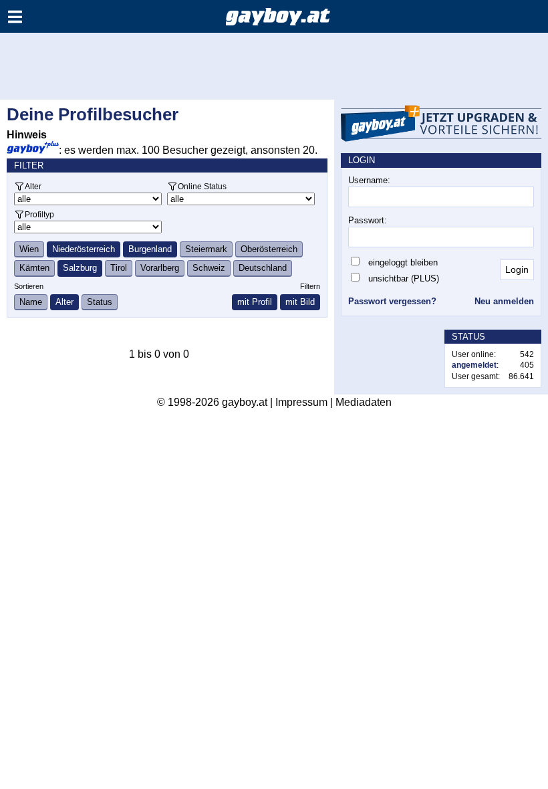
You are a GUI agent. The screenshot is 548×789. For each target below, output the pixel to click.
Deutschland (263, 268)
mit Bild (300, 302)
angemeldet (474, 365)
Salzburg (80, 268)
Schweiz (208, 268)
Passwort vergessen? (392, 301)
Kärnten (34, 268)
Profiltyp (39, 214)
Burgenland (150, 249)
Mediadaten (363, 402)
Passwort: (367, 220)
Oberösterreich (269, 249)
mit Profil (254, 302)
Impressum (301, 402)
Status (99, 302)
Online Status (202, 186)
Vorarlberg (159, 268)
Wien (29, 249)
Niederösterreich (83, 249)
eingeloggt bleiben (403, 262)
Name (30, 302)
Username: (369, 180)
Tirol (118, 268)
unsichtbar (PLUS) (403, 278)
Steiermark (206, 249)
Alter (33, 186)
